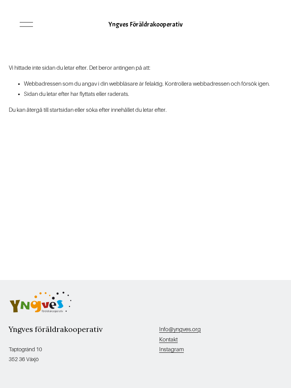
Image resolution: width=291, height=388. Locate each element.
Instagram (171, 349)
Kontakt (168, 339)
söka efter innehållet (110, 110)
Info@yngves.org (180, 329)
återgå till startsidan (50, 110)
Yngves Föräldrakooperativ (145, 24)
